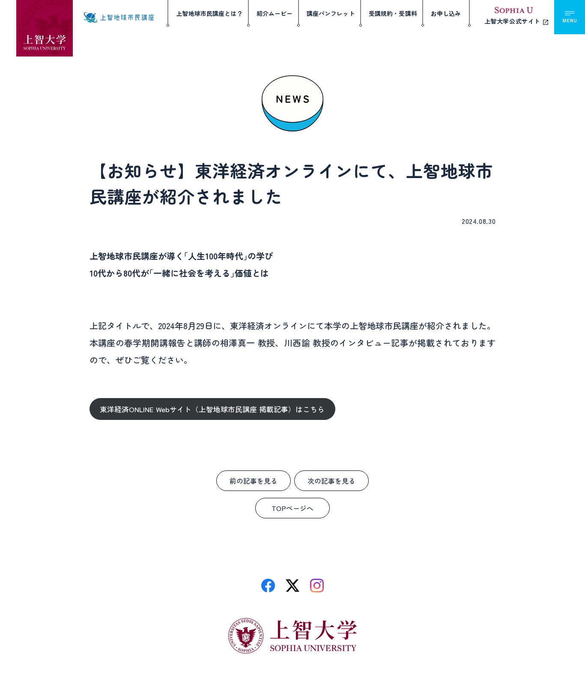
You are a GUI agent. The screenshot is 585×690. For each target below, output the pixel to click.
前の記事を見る (254, 481)
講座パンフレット (331, 13)
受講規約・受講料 (393, 13)
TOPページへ (292, 508)
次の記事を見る (331, 481)
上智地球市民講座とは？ (209, 13)
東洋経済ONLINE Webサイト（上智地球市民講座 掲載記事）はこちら (212, 409)
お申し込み (446, 13)
